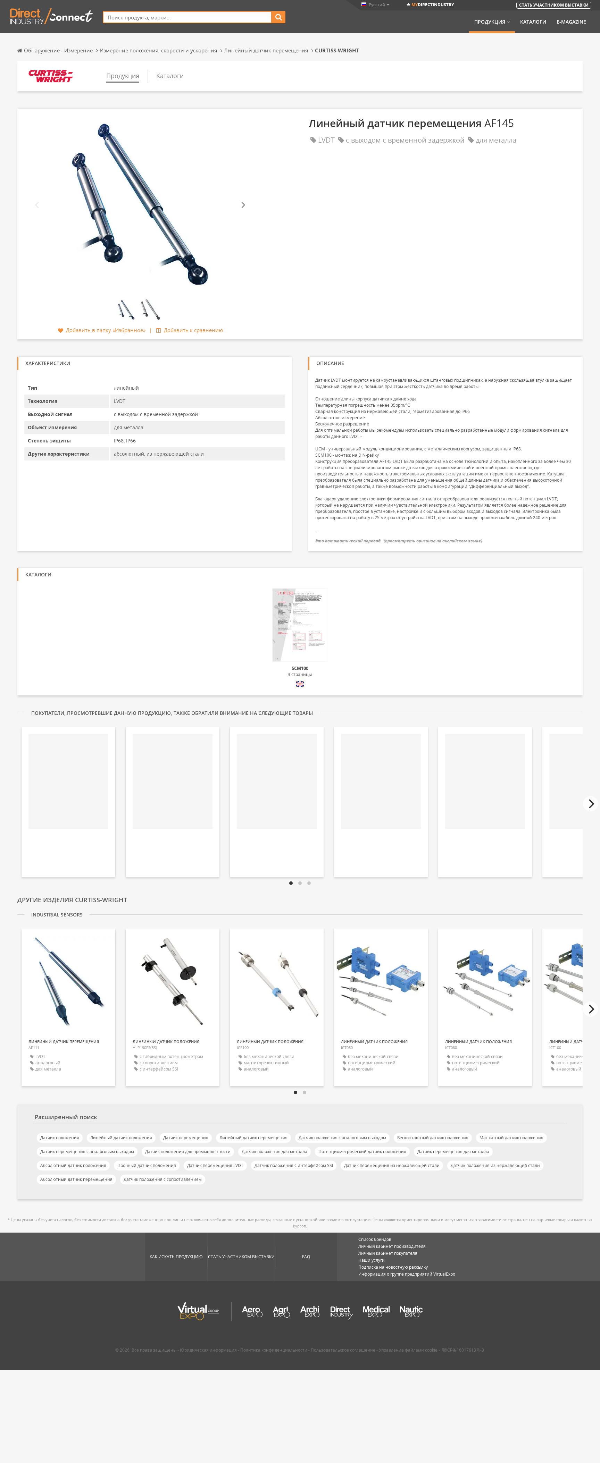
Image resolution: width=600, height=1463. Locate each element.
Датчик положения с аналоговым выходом (342, 1138)
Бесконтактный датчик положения (432, 1138)
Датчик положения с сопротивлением (163, 1179)
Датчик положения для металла (274, 1152)
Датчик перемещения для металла (453, 1152)
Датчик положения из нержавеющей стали (495, 1165)
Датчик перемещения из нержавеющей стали (392, 1165)
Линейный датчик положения (121, 1138)
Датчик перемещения (185, 1138)
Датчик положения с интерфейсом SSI (294, 1165)
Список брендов (374, 1239)
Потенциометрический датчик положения (362, 1152)
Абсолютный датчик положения (73, 1165)
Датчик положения (59, 1138)
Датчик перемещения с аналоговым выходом (87, 1152)
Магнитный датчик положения (511, 1138)
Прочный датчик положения (146, 1165)
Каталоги (533, 22)
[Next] (243, 205)
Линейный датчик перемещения (253, 1138)
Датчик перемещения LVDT (215, 1165)
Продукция (489, 22)
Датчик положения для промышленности (188, 1152)
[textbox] (187, 17)
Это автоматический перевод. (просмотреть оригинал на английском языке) (398, 541)
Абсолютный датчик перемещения (76, 1179)
